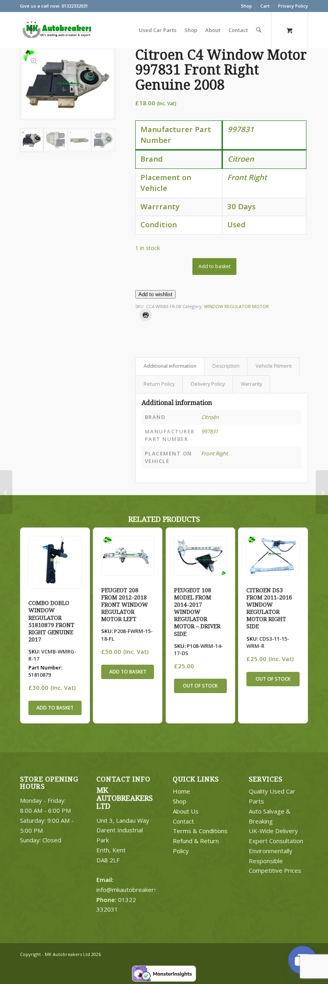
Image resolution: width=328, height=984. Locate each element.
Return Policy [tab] (159, 384)
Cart (265, 6)
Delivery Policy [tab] (208, 384)
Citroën (210, 417)
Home (181, 791)
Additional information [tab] (170, 366)
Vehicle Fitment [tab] (274, 366)
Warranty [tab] (251, 384)
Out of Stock (200, 685)
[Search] (258, 30)
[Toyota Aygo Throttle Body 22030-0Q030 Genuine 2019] (322, 492)
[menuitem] (246, 6)
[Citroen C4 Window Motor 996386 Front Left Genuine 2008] (6, 492)
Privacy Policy (293, 6)
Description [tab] (226, 366)
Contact (183, 821)
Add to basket (214, 266)
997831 (209, 431)
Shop (246, 6)
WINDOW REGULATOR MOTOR (236, 306)
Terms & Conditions (200, 831)
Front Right (214, 453)
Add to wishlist (155, 294)
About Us (185, 811)
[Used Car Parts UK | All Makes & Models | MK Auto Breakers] (56, 30)
